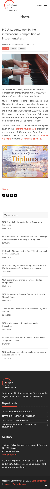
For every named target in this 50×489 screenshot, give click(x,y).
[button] (40, 5)
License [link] (7, 484)
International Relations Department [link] (17, 412)
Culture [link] (5, 49)
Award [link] (13, 49)
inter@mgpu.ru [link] (9, 455)
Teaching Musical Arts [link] (25, 129)
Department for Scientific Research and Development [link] (19, 426)
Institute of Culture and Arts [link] (12, 45)
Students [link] (22, 49)
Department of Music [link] (31, 139)
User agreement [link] (39, 481)
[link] (12, 5)
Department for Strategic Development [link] (18, 416)
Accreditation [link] (19, 484)
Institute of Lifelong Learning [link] (15, 420)
